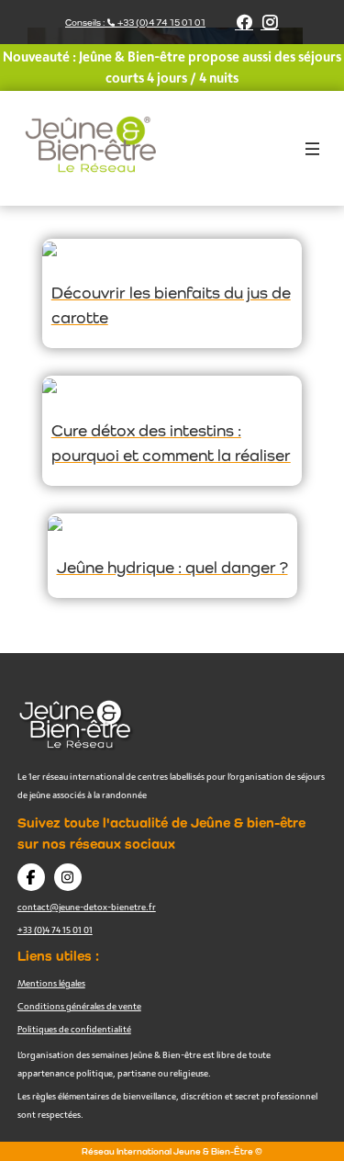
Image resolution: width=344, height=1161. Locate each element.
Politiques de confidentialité (74, 1028)
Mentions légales (51, 982)
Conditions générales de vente (79, 1005)
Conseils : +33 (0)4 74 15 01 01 (135, 22)
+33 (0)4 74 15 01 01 (55, 929)
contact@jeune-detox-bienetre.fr (86, 906)
